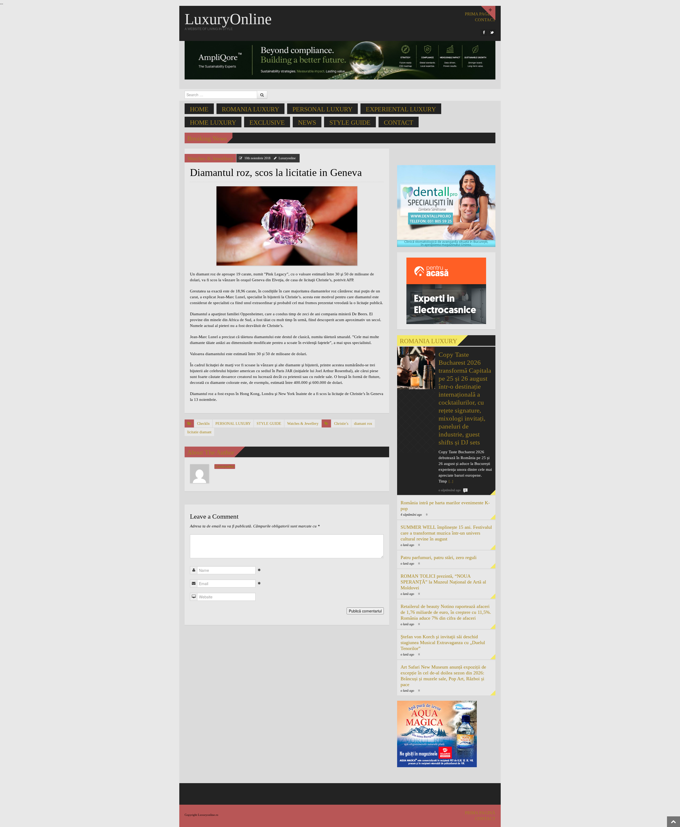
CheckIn (203, 424)
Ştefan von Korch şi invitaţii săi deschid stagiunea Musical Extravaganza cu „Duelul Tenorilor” (443, 642)
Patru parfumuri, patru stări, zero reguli (439, 557)
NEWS (307, 122)
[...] (450, 481)
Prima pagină (480, 14)
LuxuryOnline (228, 19)
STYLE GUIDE (350, 122)
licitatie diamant (199, 432)
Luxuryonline (287, 158)
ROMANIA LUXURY (250, 109)
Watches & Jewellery (210, 158)
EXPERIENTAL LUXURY (401, 109)
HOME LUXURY (213, 122)
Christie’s (341, 424)
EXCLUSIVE (267, 122)
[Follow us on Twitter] (491, 32)
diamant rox (363, 424)
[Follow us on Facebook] (484, 32)
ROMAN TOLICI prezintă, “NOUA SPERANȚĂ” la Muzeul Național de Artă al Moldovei (443, 581)
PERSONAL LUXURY (322, 109)
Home (199, 109)
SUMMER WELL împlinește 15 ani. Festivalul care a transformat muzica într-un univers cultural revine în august (446, 532)
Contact (398, 122)
